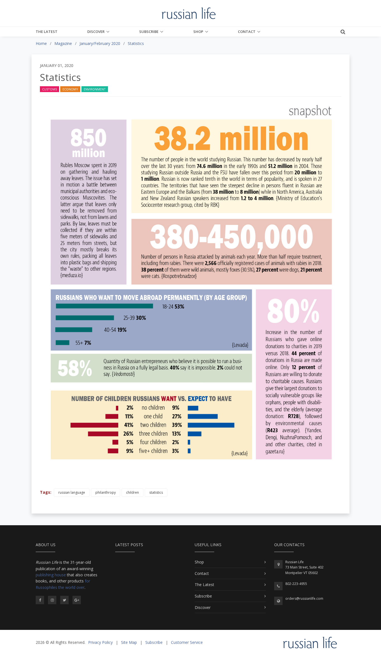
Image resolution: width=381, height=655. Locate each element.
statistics (156, 492)
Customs (49, 89)
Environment (95, 89)
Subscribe (148, 31)
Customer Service (187, 642)
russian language (71, 492)
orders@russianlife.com (304, 598)
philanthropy (105, 492)
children (132, 492)
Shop (198, 31)
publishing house (51, 574)
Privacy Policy (100, 642)
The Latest (46, 31)
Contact (246, 31)
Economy (70, 89)
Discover (96, 31)
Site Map (129, 642)
